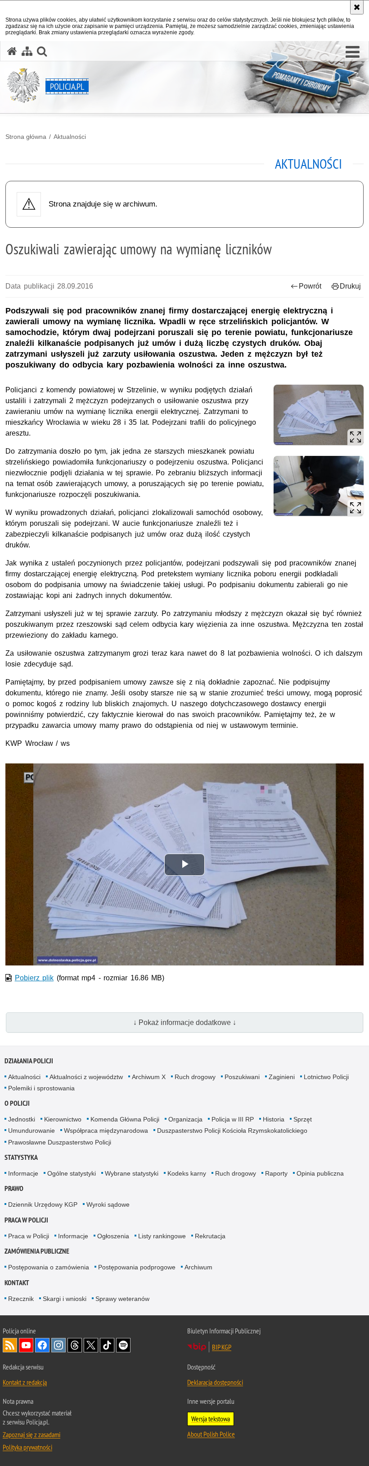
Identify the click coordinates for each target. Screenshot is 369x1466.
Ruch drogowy (195, 1076)
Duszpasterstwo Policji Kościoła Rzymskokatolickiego (232, 1130)
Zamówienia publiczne (36, 1251)
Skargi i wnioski (64, 1298)
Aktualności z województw (86, 1076)
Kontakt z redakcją (25, 1382)
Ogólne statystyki (71, 1173)
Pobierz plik (34, 978)
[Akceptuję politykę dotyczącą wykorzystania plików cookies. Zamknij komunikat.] (357, 7)
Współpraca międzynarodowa (106, 1130)
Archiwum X (149, 1076)
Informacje (23, 1173)
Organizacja (185, 1119)
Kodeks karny (186, 1173)
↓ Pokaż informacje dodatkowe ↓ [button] (184, 1022)
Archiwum (198, 1267)
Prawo (13, 1188)
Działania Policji (28, 1061)
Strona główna (25, 136)
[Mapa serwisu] (27, 51)
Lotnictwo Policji (326, 1076)
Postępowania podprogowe (137, 1267)
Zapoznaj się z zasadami (31, 1434)
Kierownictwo (62, 1119)
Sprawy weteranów (122, 1298)
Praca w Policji (26, 1220)
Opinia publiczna (320, 1173)
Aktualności (70, 136)
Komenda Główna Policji (124, 1119)
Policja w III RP (233, 1119)
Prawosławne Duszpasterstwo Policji (59, 1142)
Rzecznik (21, 1298)
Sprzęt (302, 1119)
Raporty (276, 1173)
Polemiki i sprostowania (41, 1088)
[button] (353, 52)
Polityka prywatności (27, 1447)
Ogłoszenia (113, 1236)
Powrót (310, 286)
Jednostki (21, 1119)
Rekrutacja (210, 1236)
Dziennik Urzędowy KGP (42, 1204)
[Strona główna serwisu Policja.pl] (12, 51)
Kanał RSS (10, 1345)
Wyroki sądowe (108, 1204)
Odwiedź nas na (26, 1345)
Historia (273, 1119)
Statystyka (21, 1157)
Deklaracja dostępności (215, 1382)
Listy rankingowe (162, 1236)
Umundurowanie (31, 1130)
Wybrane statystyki (131, 1173)
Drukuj (350, 286)
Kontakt (16, 1282)
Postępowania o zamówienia (48, 1267)
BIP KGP (221, 1346)
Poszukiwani (242, 1076)
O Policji (17, 1103)
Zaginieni (282, 1076)
